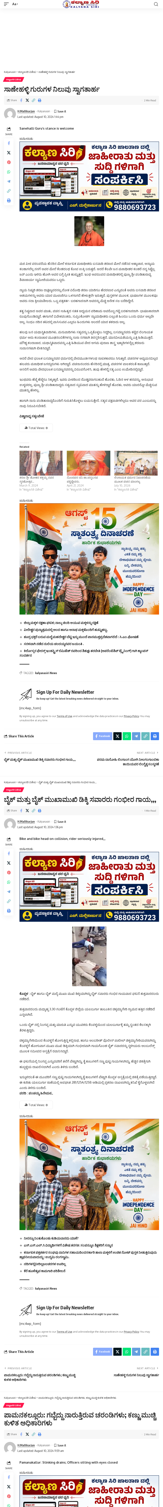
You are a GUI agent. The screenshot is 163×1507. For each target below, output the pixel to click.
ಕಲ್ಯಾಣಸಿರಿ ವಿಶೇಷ (13, 79)
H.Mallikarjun (26, 111)
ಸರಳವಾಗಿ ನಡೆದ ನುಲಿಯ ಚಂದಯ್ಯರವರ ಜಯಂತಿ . (54, 644)
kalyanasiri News (46, 673)
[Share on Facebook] (21, 100)
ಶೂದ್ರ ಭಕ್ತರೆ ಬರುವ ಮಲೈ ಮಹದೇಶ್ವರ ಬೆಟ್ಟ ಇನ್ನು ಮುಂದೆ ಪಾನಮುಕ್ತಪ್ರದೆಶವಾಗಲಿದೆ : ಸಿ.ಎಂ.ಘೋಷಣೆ (81, 637)
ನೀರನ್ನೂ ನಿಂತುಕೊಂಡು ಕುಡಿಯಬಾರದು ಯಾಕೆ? (51, 1238)
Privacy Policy (131, 716)
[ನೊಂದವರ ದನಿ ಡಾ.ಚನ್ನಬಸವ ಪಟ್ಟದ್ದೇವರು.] (88, 463)
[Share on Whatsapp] (9, 172)
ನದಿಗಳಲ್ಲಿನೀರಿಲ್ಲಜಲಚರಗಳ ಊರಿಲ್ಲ (45, 1264)
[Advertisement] (81, 38)
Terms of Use (64, 716)
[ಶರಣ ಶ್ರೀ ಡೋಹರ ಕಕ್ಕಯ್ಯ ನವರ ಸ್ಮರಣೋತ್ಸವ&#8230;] (41, 463)
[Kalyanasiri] (81, 4)
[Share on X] (27, 100)
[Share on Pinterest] (9, 162)
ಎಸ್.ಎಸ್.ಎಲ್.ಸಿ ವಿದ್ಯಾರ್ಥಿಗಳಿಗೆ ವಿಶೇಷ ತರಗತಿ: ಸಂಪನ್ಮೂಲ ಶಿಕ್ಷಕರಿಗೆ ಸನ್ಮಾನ (68, 1245)
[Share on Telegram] (9, 181)
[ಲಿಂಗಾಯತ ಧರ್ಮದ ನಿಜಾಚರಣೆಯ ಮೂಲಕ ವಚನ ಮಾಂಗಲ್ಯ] (136, 463)
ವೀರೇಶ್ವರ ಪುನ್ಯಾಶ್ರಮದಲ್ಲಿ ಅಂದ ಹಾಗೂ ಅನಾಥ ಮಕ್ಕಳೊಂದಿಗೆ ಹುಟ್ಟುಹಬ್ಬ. (66, 630)
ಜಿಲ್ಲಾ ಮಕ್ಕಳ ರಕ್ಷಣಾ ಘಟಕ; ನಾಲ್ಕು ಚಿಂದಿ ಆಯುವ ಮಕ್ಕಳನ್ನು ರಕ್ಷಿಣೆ (61, 623)
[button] (7, 4)
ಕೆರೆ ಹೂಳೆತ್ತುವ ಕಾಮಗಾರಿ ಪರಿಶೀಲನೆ (44, 1271)
